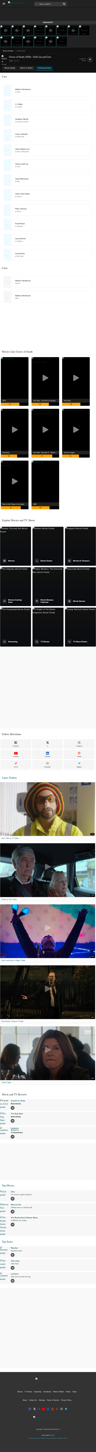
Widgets (79, 767)
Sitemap (42, 1400)
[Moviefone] (17, 3)
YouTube (15, 756)
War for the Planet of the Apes (13, 504)
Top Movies (8, 1185)
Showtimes (47, 1392)
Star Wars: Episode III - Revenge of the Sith (46, 452)
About (25, 1400)
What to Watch (58, 1392)
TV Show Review (17, 1132)
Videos (68, 1392)
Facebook (16, 746)
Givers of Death (8, 51)
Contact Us (33, 1400)
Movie (16, 60)
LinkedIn (47, 756)
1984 (34, 504)
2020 (11, 60)
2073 (4, 401)
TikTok (16, 767)
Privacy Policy (66, 1400)
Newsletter (47, 767)
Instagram (79, 746)
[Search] (64, 4)
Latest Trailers (9, 777)
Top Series (7, 1241)
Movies (20, 1392)
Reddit (79, 756)
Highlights (48, 22)
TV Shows (28, 1392)
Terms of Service (53, 1400)
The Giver (67, 401)
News (75, 1392)
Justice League (69, 452)
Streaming (37, 1392)
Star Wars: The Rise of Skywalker (45, 401)
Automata (5, 452)
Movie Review (16, 1104)
